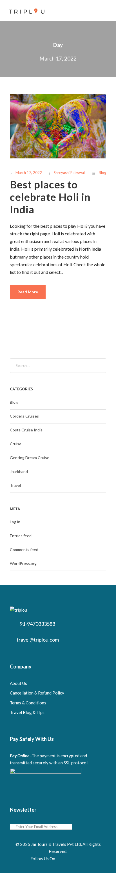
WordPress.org (23, 563)
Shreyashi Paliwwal (69, 172)
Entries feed (21, 535)
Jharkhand (19, 471)
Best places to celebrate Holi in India (50, 197)
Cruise (15, 443)
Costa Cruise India (26, 429)
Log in (15, 521)
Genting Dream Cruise (29, 457)
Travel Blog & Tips (27, 712)
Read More (27, 291)
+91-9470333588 (36, 624)
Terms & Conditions (28, 702)
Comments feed (24, 549)
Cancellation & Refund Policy (37, 692)
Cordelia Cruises (24, 416)
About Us (18, 683)
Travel (15, 485)
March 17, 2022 (28, 172)
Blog (102, 172)
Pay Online (19, 755)
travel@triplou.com (38, 640)
